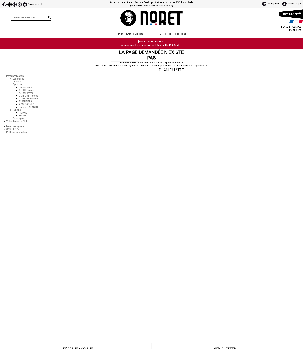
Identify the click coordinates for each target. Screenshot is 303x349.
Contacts (17, 81)
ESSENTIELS (25, 101)
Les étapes (18, 78)
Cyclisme (17, 84)
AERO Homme (26, 90)
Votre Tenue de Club (173, 34)
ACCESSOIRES (26, 104)
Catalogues (18, 118)
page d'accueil (201, 65)
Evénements (25, 87)
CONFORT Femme (28, 98)
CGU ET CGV (13, 129)
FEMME (23, 115)
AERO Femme (26, 93)
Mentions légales (15, 126)
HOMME (23, 112)
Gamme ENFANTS (28, 107)
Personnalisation (130, 34)
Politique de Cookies (16, 132)
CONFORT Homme (28, 95)
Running (17, 110)
